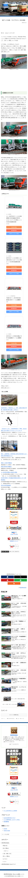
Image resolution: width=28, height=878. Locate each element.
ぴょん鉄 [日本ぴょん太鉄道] (10, 810)
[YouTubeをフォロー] (7, 580)
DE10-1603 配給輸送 (6, 485)
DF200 (17, 551)
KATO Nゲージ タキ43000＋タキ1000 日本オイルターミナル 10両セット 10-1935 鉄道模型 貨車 (14, 259)
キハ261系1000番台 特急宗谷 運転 (9, 472)
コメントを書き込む (14, 714)
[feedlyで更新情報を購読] (20, 580)
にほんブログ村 (14, 534)
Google (5, 828)
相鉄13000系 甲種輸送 (6, 466)
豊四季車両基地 (14, 735)
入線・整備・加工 (5, 551)
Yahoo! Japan (7, 830)
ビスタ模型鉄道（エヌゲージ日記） (12, 819)
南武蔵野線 (6, 821)
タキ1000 (12, 551)
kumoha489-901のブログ (9, 817)
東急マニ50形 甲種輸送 (6, 462)
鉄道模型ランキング (14, 541)
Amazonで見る (14, 227)
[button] (25, 834)
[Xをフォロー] (20, 577)
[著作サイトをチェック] (7, 577)
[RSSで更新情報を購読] (14, 583)
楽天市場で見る (14, 230)
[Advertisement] (14, 27)
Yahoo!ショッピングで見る (14, 233)
